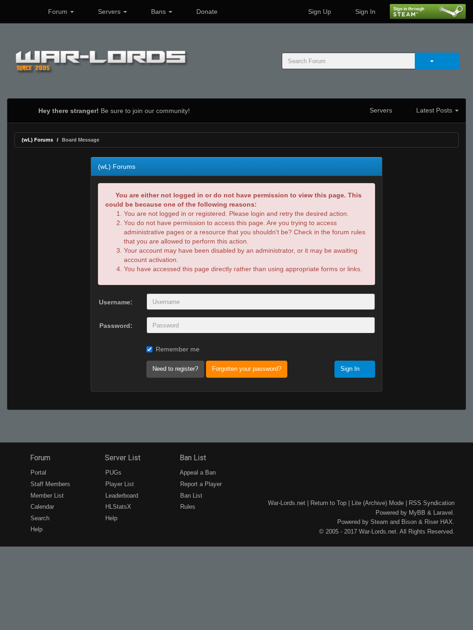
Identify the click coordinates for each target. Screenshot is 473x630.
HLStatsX (117, 506)
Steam (379, 521)
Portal (37, 472)
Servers (109, 11)
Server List (121, 457)
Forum (57, 11)
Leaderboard (120, 495)
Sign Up (318, 11)
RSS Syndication (432, 502)
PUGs (112, 472)
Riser (431, 521)
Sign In (364, 11)
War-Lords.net (286, 502)
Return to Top (328, 502)
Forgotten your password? (246, 368)
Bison (409, 521)
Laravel (443, 512)
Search (39, 518)
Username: (116, 302)
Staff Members (49, 484)
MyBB (417, 512)
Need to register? (175, 368)
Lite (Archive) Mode (378, 502)
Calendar (41, 506)
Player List (118, 484)
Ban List (192, 457)
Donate (206, 11)
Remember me (178, 349)
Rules (186, 506)
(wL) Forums (37, 140)
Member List (46, 495)
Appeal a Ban (197, 472)
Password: (116, 325)
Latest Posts (434, 110)
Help (35, 529)
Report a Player (200, 484)
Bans (158, 11)
